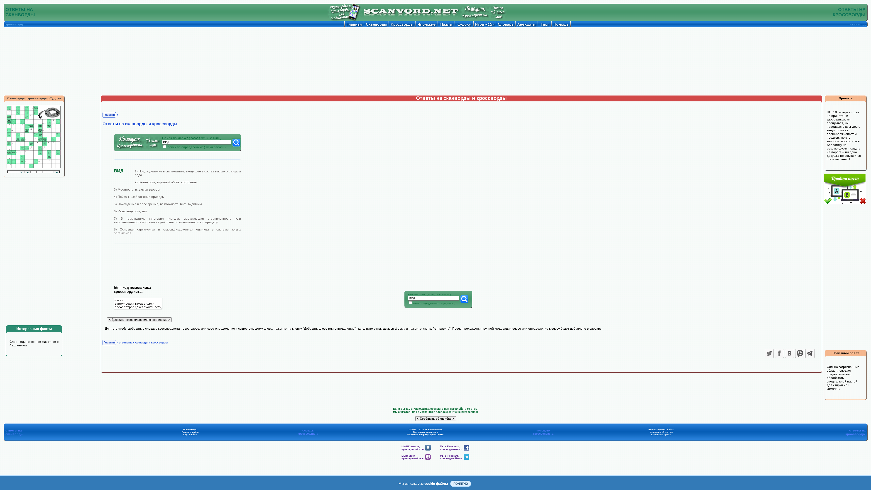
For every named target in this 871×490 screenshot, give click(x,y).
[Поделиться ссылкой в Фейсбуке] (779, 353)
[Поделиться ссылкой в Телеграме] (810, 353)
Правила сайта (190, 432)
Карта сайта (190, 434)
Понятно (460, 483)
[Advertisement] (435, 61)
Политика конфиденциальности (425, 434)
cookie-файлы (436, 483)
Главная (109, 114)
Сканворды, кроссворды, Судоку (34, 98)
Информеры (190, 429)
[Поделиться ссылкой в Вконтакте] (789, 353)
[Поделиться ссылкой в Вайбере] (799, 353)
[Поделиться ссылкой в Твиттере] (769, 353)
